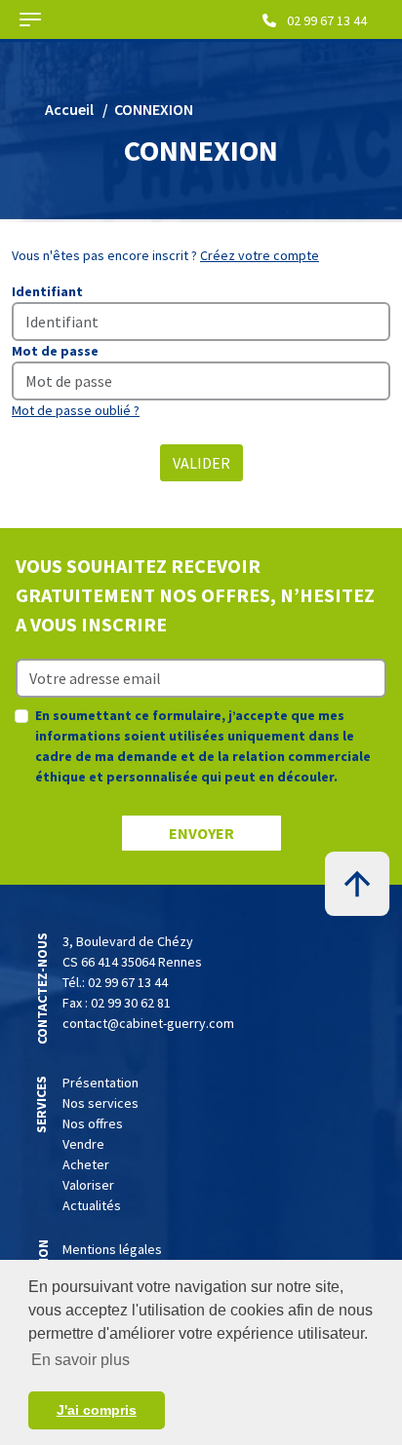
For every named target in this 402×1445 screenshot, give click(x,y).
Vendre (83, 1144)
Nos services (100, 1103)
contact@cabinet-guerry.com (148, 1023)
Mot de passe (55, 351)
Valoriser (88, 1185)
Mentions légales (112, 1249)
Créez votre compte (259, 255)
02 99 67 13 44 (325, 20)
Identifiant (47, 291)
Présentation (100, 1082)
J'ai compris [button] (97, 1410)
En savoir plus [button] (80, 1359)
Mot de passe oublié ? (76, 410)
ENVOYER (201, 833)
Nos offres (92, 1123)
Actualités (91, 1205)
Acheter (85, 1164)
